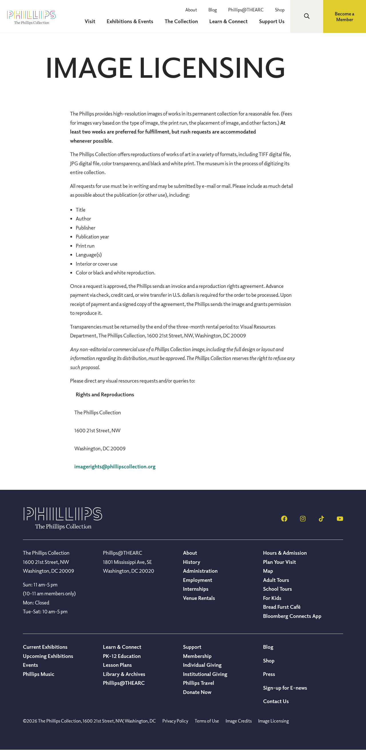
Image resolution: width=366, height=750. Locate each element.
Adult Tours (276, 580)
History (191, 562)
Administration (200, 571)
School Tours (277, 589)
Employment (197, 580)
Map (268, 571)
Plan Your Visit (279, 562)
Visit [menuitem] (90, 21)
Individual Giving (202, 665)
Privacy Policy (175, 721)
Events (30, 665)
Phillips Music (38, 674)
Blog (212, 10)
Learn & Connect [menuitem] (228, 21)
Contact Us (276, 701)
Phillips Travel (198, 683)
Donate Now (197, 692)
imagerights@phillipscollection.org (115, 466)
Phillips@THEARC (246, 10)
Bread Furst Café (282, 607)
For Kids (272, 598)
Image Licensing (273, 721)
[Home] (63, 528)
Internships (195, 589)
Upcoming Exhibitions (48, 656)
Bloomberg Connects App (292, 616)
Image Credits (239, 721)
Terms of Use (207, 721)
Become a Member (344, 16)
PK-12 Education (122, 656)
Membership (197, 656)
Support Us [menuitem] (272, 21)
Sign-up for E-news (285, 688)
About (191, 10)
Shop (280, 10)
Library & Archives (124, 674)
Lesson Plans (117, 665)
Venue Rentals (199, 598)
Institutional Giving (205, 674)
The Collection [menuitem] (181, 21)
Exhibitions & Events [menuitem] (130, 21)
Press (269, 674)
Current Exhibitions (45, 647)
